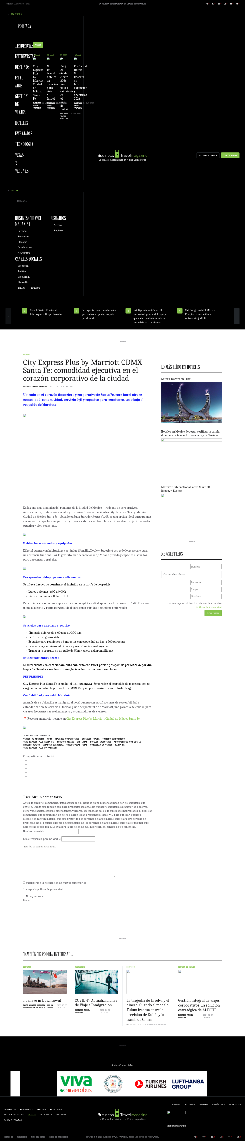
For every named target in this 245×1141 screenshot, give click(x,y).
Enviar (27, 900)
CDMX (49, 739)
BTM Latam (82, 742)
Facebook (23, 265)
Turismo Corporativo (113, 739)
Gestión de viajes (186, 967)
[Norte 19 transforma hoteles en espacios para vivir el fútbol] (49, 59)
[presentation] (8, 316)
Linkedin (23, 282)
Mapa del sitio (38, 1137)
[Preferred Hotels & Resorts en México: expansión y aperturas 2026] (76, 59)
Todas (38, 45)
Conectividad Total (76, 745)
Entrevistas (25, 56)
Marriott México (65, 742)
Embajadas (23, 133)
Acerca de (8, 1137)
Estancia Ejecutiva (53, 745)
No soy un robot (35, 896)
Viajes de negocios (33, 739)
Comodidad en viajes (101, 745)
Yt (237, 4)
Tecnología (24, 144)
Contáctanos (230, 155)
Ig (219, 4)
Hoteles (21, 123)
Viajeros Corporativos (67, 739)
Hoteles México (31, 745)
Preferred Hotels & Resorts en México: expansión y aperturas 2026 (80, 82)
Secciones (23, 236)
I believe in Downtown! (42, 1000)
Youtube (35, 287)
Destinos (22, 67)
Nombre (33, 831)
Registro (59, 230)
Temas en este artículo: (36, 735)
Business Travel (91, 739)
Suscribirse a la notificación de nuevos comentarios (56, 882)
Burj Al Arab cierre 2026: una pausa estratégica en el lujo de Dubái (67, 87)
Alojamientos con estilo (127, 742)
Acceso (58, 225)
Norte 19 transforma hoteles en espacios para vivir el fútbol (54, 82)
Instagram (24, 276)
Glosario (22, 242)
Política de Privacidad (209, 607)
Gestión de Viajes (14, 1114)
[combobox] (47, 201)
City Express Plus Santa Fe (38, 742)
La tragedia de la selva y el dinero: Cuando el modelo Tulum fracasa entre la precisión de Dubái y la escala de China (147, 1010)
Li (225, 4)
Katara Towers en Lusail (176, 379)
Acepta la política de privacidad (44, 889)
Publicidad (22, 1137)
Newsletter (24, 253)
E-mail (42, 838)
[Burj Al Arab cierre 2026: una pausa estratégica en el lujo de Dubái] (63, 59)
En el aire (56, 1109)
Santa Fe (119, 745)
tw (213, 4)
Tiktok (21, 287)
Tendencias (24, 46)
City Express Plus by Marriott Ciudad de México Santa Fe (38, 82)
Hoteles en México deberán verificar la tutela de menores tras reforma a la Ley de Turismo (190, 433)
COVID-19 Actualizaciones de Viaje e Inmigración (96, 1003)
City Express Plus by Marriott (40, 748)
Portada (24, 26)
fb (207, 4)
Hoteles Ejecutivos (100, 742)
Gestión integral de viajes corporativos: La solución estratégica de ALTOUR (199, 1005)
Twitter (22, 271)
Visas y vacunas (13, 1120)
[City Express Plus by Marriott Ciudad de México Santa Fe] (35, 59)
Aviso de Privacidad (58, 1137)
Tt (231, 4)
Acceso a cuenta (208, 155)
